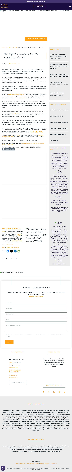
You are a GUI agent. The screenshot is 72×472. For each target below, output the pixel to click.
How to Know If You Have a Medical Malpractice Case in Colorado (59, 66)
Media (37, 463)
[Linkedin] (54, 392)
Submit (9, 342)
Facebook (16, 247)
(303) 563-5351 (16, 365)
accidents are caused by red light (16, 94)
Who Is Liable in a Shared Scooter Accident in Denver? (59, 75)
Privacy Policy (60, 468)
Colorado (19, 234)
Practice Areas (30, 463)
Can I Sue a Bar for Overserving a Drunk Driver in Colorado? (59, 84)
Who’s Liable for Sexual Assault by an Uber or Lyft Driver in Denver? (58, 56)
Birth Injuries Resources (58, 134)
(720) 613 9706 (36, 132)
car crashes (23, 97)
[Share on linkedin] (15, 251)
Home (3, 47)
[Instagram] (59, 392)
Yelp (12, 247)
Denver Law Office (13, 367)
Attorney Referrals (44, 463)
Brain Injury (54, 140)
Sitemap (38, 469)
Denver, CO (10, 244)
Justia (3, 247)
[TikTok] (64, 392)
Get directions (12, 375)
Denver (18, 235)
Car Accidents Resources (14, 63)
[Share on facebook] (7, 251)
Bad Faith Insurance (56, 116)
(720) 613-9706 (39, 6)
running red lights (16, 113)
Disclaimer (53, 468)
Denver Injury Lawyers (16, 359)
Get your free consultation (36, 38)
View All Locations (18, 382)
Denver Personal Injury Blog (12, 47)
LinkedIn (8, 247)
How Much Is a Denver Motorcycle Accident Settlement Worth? (57, 94)
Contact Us (54, 463)
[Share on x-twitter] (11, 251)
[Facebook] (43, 392)
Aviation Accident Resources (59, 110)
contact (18, 135)
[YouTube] (49, 392)
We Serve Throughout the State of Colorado (36, 1)
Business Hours (12, 377)
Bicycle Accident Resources (59, 122)
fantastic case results (17, 240)
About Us (22, 463)
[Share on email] (18, 251)
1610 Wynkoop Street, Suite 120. (29, 143)
